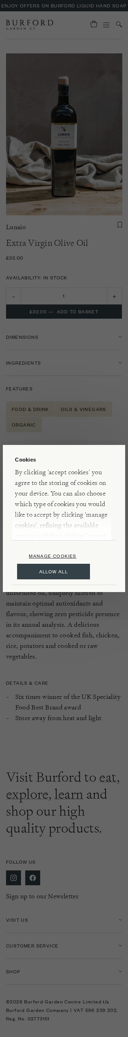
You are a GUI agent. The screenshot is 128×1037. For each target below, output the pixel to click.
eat (107, 777)
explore (27, 794)
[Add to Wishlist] (120, 225)
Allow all (53, 571)
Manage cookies (52, 555)
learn (68, 794)
